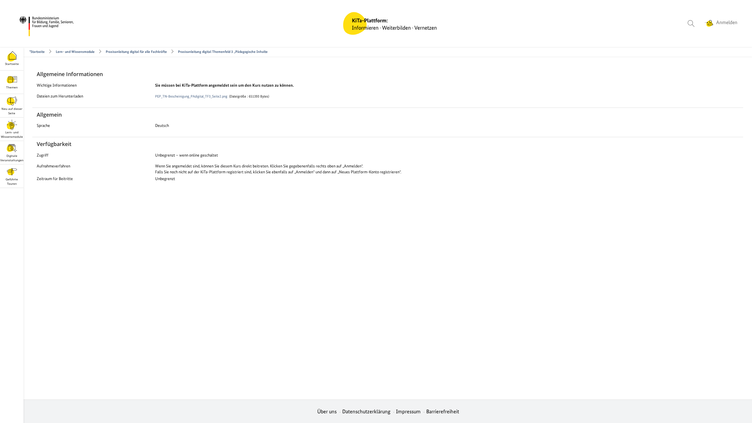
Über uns (327, 411)
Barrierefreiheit (442, 411)
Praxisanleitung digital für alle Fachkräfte (136, 52)
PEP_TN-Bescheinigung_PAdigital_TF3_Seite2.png (191, 96)
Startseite (38, 52)
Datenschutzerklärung (366, 411)
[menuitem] (696, 23)
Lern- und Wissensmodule (75, 52)
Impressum (408, 411)
